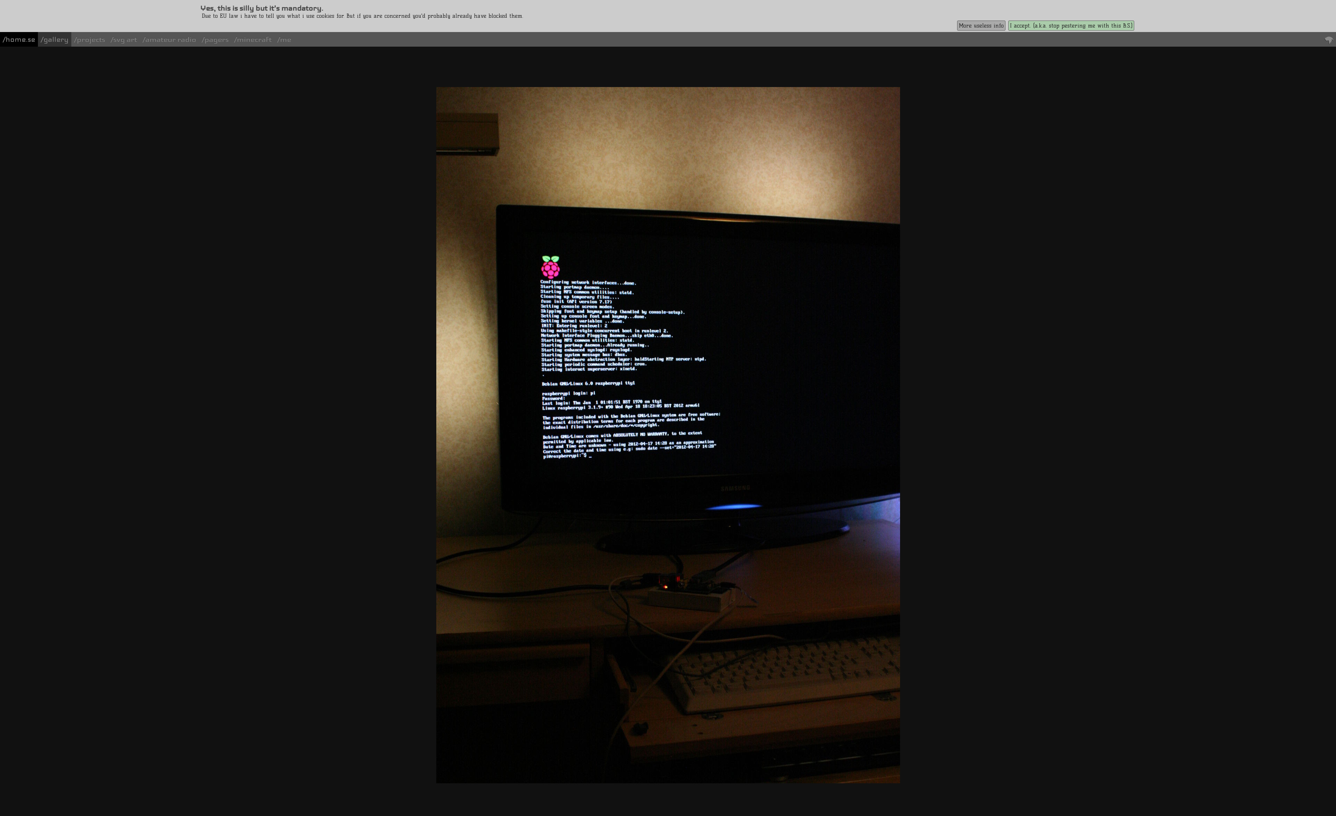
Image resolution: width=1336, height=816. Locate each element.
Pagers (217, 39)
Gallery (56, 39)
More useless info (981, 25)
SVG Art (125, 39)
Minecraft (254, 39)
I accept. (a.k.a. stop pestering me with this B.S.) (1071, 25)
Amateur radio (170, 39)
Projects (91, 39)
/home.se (19, 39)
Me (285, 39)
